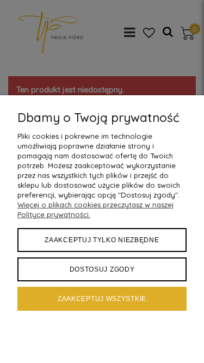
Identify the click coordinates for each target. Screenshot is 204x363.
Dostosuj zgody (102, 269)
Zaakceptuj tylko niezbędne (102, 240)
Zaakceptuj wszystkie (102, 299)
